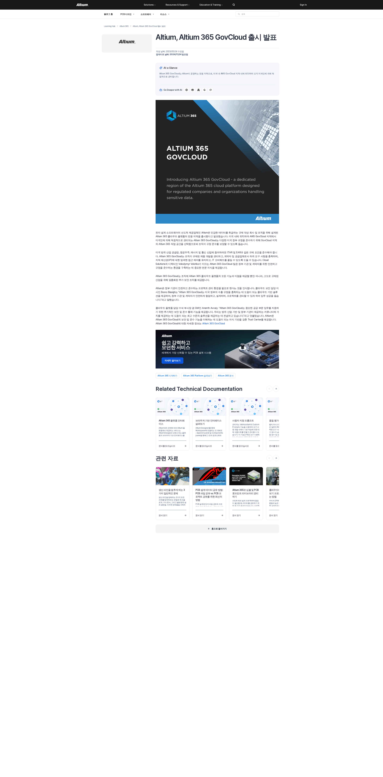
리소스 (163, 14)
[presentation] (276, 389)
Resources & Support (177, 4)
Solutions (149, 4)
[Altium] (82, 4)
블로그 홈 (108, 14)
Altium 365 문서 (225, 375)
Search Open (234, 4)
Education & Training (210, 4)
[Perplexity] (192, 90)
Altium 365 (124, 26)
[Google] (204, 90)
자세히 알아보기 (172, 360)
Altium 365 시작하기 (167, 375)
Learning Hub (109, 26)
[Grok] (210, 90)
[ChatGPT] (186, 90)
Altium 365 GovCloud (213, 323)
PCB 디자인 (126, 14)
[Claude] (198, 90)
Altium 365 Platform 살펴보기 (197, 375)
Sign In (303, 4)
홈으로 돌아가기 (219, 528)
